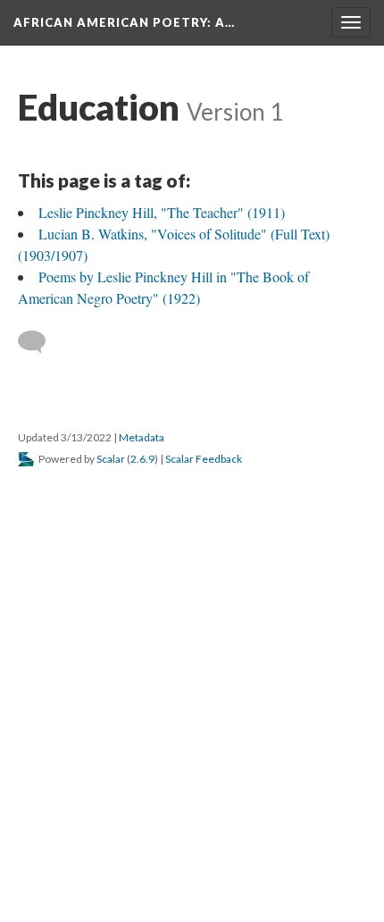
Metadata (141, 437)
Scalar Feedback (203, 458)
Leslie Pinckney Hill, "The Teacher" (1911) (161, 212)
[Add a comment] (40, 342)
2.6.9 (142, 458)
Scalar (110, 458)
